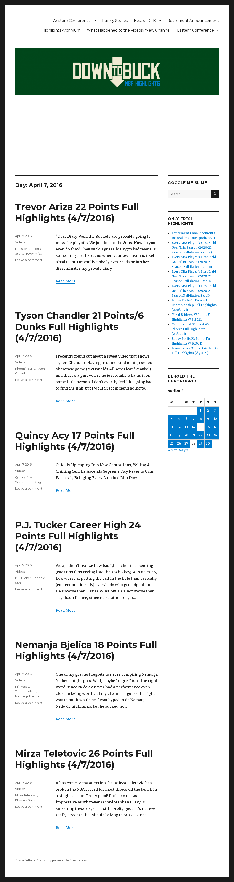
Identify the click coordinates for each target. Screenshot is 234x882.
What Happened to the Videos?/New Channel (129, 30)
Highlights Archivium (61, 30)
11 (171, 427)
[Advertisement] (118, 141)
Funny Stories (115, 20)
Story (19, 253)
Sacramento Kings (28, 482)
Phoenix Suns (25, 368)
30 (208, 443)
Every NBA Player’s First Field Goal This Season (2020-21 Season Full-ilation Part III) (194, 262)
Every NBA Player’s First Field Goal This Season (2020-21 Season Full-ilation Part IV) (194, 247)
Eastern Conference (195, 30)
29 (201, 443)
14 (193, 427)
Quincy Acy (23, 477)
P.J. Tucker (23, 578)
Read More (65, 281)
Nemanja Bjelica (27, 696)
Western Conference (71, 20)
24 (215, 435)
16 (208, 427)
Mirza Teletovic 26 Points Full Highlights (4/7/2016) (84, 759)
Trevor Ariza (33, 253)
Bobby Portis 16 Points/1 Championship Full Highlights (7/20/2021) (194, 305)
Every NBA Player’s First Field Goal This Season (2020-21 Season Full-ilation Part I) (194, 291)
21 (193, 435)
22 (200, 435)
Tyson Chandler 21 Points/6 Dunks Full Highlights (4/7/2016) (79, 326)
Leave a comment (28, 260)
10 (215, 419)
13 (186, 427)
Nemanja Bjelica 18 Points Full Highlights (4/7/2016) (86, 650)
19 (179, 435)
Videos (20, 242)
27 (186, 443)
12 (179, 427)
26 (179, 443)
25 (172, 443)
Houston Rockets (28, 248)
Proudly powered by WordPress (63, 860)
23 (208, 435)
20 (186, 435)
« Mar (172, 450)
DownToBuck (25, 860)
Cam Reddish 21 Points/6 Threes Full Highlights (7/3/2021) (190, 329)
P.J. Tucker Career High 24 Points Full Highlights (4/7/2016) (78, 536)
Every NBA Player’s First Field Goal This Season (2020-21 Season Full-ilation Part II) (194, 276)
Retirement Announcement (193, 20)
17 (215, 427)
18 (171, 435)
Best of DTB (145, 20)
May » (183, 450)
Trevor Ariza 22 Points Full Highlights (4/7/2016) (77, 212)
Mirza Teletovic (26, 795)
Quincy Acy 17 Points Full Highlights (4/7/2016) (74, 441)
